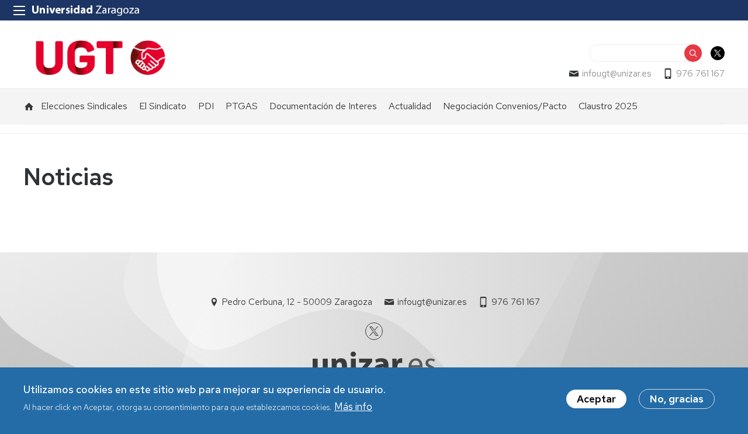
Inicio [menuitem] (29, 106)
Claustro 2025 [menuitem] (608, 106)
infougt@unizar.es (616, 73)
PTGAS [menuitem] (242, 106)
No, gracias (677, 399)
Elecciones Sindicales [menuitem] (84, 106)
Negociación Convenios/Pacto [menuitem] (505, 106)
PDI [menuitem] (206, 106)
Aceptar (596, 399)
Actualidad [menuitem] (410, 106)
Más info (353, 406)
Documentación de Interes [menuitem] (323, 106)
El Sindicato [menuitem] (162, 106)
